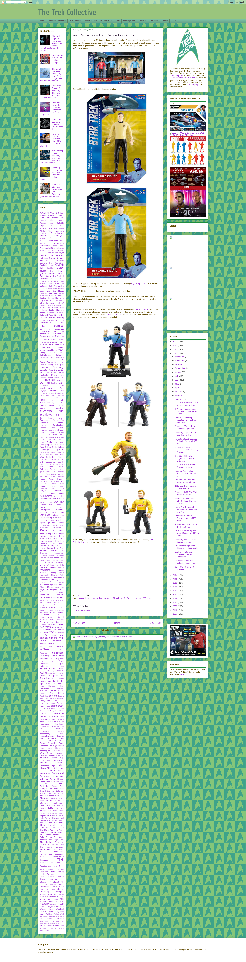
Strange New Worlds (49, 811)
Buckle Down (59, 281)
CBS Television (47, 303)
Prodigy (60, 703)
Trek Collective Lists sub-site (182, 78)
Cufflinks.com (45, 355)
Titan (56, 852)
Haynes (43, 481)
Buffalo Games (46, 283)
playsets (43, 691)
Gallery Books (50, 447)
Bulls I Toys (53, 286)
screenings (60, 755)
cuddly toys (57, 353)
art (62, 238)
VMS (62, 899)
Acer (52, 223)
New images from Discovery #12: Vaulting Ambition (186, 449)
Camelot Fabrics (56, 296)
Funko (49, 442)
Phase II (45, 676)
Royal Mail (57, 746)
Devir (56, 365)
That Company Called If (55, 820)
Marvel (61, 573)
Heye (53, 486)
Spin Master (52, 784)
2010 (175, 602)
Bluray (60, 267)
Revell (53, 719)
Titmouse (44, 860)
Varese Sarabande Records (52, 897)
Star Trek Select (47, 796)
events (43, 408)
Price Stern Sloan (57, 701)
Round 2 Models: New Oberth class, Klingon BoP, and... (185, 501)
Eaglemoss (46, 388)
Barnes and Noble (48, 250)
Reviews (143, 21)
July (177, 376)
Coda (51, 320)
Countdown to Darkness (52, 336)
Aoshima (43, 238)
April (177, 388)
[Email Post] (88, 595)
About (173, 21)
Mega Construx (142, 309)
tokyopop (44, 863)
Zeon (51, 928)
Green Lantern (57, 469)
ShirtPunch (44, 771)
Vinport (56, 899)
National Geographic (56, 619)
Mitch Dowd (44, 600)
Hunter (49, 499)
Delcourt (43, 365)
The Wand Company (52, 847)
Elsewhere (60, 398)
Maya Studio (59, 580)
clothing (59, 317)
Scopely (51, 755)
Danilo (52, 357)
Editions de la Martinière (49, 393)
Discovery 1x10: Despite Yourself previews (185, 540)
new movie (45, 627)
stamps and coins (49, 788)
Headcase (51, 481)
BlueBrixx (50, 268)
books (52, 276)
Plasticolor (52, 686)
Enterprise (45, 402)
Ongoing (44, 655)
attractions (59, 243)
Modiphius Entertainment (52, 605)
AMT (50, 233)
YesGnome (44, 928)
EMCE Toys (47, 400)
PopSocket (44, 696)
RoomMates (59, 741)
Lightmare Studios (47, 555)
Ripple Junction (46, 722)
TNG (60, 859)
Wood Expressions (57, 921)
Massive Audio (57, 575)
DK (55, 370)
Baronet (61, 250)
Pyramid (54, 708)
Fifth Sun (44, 432)
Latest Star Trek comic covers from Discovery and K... (186, 509)
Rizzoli (50, 726)
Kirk (109, 314)
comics (59, 325)
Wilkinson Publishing (53, 914)
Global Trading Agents (51, 459)
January (179, 399)
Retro (62, 716)
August (178, 372)
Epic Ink (55, 403)
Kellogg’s (60, 527)
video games (46, 899)
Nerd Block (50, 622)
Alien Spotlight (56, 231)
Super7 (43, 816)
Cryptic (60, 349)
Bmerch (52, 271)
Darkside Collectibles (49, 360)
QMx (49, 711)
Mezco (50, 587)
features (43, 430)
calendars (52, 293)
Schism (50, 753)
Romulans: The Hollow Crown (52, 739)
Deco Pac (60, 362)
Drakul (56, 377)
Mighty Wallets (57, 590)
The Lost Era (57, 828)
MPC (56, 610)
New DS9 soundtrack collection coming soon (186, 561)
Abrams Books (57, 220)
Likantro (50, 558)
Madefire (61, 567)
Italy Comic (57, 518)
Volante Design (46, 901)
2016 (175, 579)
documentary (51, 372)
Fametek (56, 420)
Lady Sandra (50, 541)
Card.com (47, 300)
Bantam (61, 248)
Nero (57, 622)
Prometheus (45, 706)
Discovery (58, 367)
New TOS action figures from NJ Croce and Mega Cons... (187, 533)
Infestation (59, 505)
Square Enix (58, 786)
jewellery (60, 520)
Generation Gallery (51, 454)
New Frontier (57, 624)
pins (49, 681)
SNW (62, 781)
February (179, 395)
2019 (175, 349)
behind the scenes (52, 255)
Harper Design (47, 479)
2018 (175, 353)
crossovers (45, 347)
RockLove (59, 729)
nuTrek (44, 649)
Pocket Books (57, 691)
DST (42, 382)
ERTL (62, 403)
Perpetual (60, 671)
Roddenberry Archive (52, 731)
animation (59, 233)
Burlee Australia (58, 288)
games (60, 449)
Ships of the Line (55, 768)
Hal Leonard (55, 474)
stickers (43, 808)
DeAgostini (51, 362)
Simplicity (60, 779)
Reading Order (106, 21)
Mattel (109, 598)
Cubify (42, 353)
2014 (175, 587)
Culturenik (59, 355)
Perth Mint (44, 673)
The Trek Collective (67, 12)
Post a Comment (83, 610)
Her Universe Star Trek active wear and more (185, 481)
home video (56, 493)
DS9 (47, 380)
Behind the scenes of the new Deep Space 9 (57, 124)
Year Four (59, 926)
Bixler (51, 263)
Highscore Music (48, 488)
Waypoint (51, 907)
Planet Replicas (51, 683)
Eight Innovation (57, 395)
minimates (44, 594)
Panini (61, 661)
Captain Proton (47, 298)
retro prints (45, 719)
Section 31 (58, 760)
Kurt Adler (52, 539)
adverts (43, 228)
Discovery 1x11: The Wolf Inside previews (186, 493)
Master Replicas (46, 577)
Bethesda (44, 258)
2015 (175, 583)
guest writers (45, 472)
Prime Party (50, 703)
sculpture (44, 758)
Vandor (43, 894)
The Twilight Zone (56, 840)
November (180, 360)
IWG (47, 520)
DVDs (61, 383)
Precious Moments (57, 698)
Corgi (62, 331)
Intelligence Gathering (52, 509)
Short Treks (45, 773)
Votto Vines (59, 901)
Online (54, 655)
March (178, 391)
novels (51, 643)
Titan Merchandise (52, 857)
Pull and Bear (45, 708)
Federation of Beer (56, 430)
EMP (62, 400)
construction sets (99, 598)
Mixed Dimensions (57, 600)
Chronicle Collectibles (55, 313)
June (177, 380)
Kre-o (61, 536)
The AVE (43, 823)
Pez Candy (60, 673)
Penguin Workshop (47, 671)
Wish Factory (46, 919)
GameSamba (44, 452)
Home (117, 623)
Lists (118, 21)
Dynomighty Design (52, 385)
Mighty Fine (45, 589)
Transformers (52, 874)
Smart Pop (55, 781)
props (54, 705)
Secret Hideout (45, 760)
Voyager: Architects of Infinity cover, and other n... (186, 473)
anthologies (58, 235)
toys (149, 598)
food (55, 435)
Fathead (43, 428)
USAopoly (59, 892)
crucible (50, 350)
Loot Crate (45, 563)
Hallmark (53, 476)
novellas (43, 644)
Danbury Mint (44, 357)
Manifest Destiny (48, 573)
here (182, 674)
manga (61, 570)
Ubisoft (56, 882)
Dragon (50, 377)
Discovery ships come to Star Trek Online (185, 433)
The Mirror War (47, 830)
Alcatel (61, 228)
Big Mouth (60, 260)
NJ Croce (128, 598)
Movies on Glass (46, 610)
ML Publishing (45, 602)
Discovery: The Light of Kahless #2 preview (185, 427)
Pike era (43, 681)
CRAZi (53, 340)
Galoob (61, 447)
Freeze (61, 440)
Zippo (56, 928)
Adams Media (57, 226)
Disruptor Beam (46, 370)
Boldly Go (44, 276)
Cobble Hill (44, 320)
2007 (175, 614)
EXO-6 (57, 415)
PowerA (61, 696)
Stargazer (44, 803)
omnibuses (58, 652)
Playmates (44, 688)
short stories (57, 771)
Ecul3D (61, 391)
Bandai (55, 248)
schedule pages (177, 75)
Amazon (43, 233)
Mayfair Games (48, 582)
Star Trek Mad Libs (56, 793)
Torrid (55, 866)
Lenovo (42, 548)
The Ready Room (49, 835)
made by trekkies (48, 567)
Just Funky (50, 527)
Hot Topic (56, 496)
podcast (43, 693)
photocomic (58, 676)
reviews (60, 719)
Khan (61, 531)
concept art (58, 329)
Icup (50, 502)
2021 (175, 341)
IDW (56, 501)
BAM (50, 248)
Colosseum (53, 323)
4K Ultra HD (52, 213)
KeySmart (54, 531)
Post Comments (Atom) (122, 630)
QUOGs (43, 714)
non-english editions (52, 636)
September (180, 368)
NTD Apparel (46, 646)
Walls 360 (43, 907)
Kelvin (44, 530)
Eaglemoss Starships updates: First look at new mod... (185, 420)
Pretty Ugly (45, 701)
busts (42, 291)
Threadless (44, 852)
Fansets (60, 423)
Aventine (44, 248)
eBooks (53, 390)
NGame (61, 632)
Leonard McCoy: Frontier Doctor (52, 549)
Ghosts (61, 457)
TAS (49, 815)
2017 (175, 575)
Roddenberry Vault (52, 734)
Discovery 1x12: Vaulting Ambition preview (186, 466)
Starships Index (129, 21)
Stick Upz (60, 805)
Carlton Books (58, 301)
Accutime (43, 223)
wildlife (43, 914)
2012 (175, 594)
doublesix (43, 377)
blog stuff (49, 265)
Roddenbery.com (47, 736)
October (179, 364)
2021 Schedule (91, 21)
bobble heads (56, 273)
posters (53, 695)
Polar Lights (57, 693)
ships (43, 768)
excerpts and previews (52, 413)
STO (50, 808)
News (42, 21)
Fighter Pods (54, 432)
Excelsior (60, 408)
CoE (57, 320)
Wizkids (60, 918)
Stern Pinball (50, 805)
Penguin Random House (52, 668)
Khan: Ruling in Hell (48, 534)
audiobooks (45, 245)
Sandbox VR (59, 750)
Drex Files (154, 21)
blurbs (43, 270)
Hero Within (58, 483)
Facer (50, 418)
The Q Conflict (56, 832)
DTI (48, 383)
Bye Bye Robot (55, 291)
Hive (62, 488)
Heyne (61, 486)
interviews (44, 512)
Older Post (155, 623)
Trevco (61, 877)
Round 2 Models (48, 743)
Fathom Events (57, 428)
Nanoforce (43, 619)
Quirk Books (58, 711)
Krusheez (43, 538)
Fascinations (58, 425)
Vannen (61, 894)
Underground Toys (48, 887)
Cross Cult (59, 345)
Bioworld (43, 263)
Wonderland (44, 921)
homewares (46, 496)
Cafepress (43, 293)
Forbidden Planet (51, 437)
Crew (50, 345)
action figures (84, 598)
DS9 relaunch (57, 380)
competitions (45, 329)
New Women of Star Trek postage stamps (57, 59)
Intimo (54, 512)
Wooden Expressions (47, 923)
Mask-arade (44, 575)
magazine (45, 570)
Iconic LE (43, 502)
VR (62, 904)
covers (44, 339)
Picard (43, 678)
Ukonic (61, 884)
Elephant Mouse (47, 398)
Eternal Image (47, 405)
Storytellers (60, 808)
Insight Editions (52, 507)
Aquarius (53, 238)
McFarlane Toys (46, 585)
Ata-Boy (43, 243)
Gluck (62, 459)
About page (194, 84)
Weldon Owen (46, 909)
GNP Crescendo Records (52, 462)
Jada (52, 520)
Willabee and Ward (56, 916)
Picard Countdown (56, 679)
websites (60, 906)
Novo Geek (60, 644)
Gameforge (44, 450)
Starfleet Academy (55, 800)
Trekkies (50, 877)
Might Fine (59, 587)
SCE (42, 753)
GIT (41, 460)
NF (56, 632)
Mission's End (57, 597)
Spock (118, 314)
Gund (48, 474)
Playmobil (60, 688)
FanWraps (43, 425)
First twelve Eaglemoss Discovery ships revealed (187, 546)
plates (62, 686)
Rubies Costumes (55, 748)
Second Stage (57, 758)
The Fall (51, 825)
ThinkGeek (45, 849)
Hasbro (60, 479)
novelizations (58, 641)
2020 (175, 345)
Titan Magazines (56, 854)
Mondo (51, 607)
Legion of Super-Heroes (52, 546)
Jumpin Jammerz (53, 525)
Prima (42, 703)
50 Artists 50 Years (55, 215)
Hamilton (61, 476)
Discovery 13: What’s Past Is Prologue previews (186, 404)
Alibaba (42, 231)
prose (61, 705)
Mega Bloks (118, 598)
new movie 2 (58, 627)
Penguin (61, 666)
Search (165, 21)
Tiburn (51, 852)
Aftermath (53, 228)
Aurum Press (58, 246)
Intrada (55, 515)
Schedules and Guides (57, 21)
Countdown (58, 334)
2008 (175, 610)
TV (49, 881)
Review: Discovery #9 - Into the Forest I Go (187, 525)
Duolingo (54, 383)
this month (58, 849)
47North (43, 213)
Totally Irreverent (46, 869)
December (180, 356)
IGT (50, 505)
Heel (57, 481)
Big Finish (50, 260)
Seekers (43, 762)
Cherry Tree (58, 308)
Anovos (43, 235)
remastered (53, 716)
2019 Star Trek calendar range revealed (185, 487)
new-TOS (49, 632)
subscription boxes (56, 813)
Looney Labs (58, 560)
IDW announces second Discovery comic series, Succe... (186, 411)
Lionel (56, 558)
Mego (42, 587)
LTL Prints (51, 565)
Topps (50, 866)
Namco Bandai (56, 617)
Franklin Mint (51, 440)
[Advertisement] (116, 571)
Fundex (42, 442)
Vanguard (52, 894)
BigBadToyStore (138, 283)
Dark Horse (60, 357)
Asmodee (43, 241)
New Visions (45, 629)
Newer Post (79, 623)
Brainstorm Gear (57, 279)
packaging (137, 598)
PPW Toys (44, 698)
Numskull (60, 646)
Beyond (52, 258)
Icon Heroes (58, 498)
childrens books (47, 310)
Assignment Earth (55, 241)
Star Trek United (51, 798)
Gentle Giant (50, 457)
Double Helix (57, 375)
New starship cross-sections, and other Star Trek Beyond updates (51, 157)
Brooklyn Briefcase (46, 281)
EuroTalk (61, 405)
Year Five (49, 926)
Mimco (43, 592)
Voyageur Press (55, 904)
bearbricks (43, 253)
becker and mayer (56, 253)
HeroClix (43, 486)
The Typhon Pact (49, 842)
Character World (52, 305)
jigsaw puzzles (47, 523)
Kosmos (53, 536)
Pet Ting (52, 673)
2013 (175, 591)
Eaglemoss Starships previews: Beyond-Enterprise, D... (184, 554)
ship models (57, 765)
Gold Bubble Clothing (49, 464)
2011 (175, 598)
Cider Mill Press (46, 315)
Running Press (46, 751)
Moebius (43, 607)
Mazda (61, 582)
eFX (47, 395)
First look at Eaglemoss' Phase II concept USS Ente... (185, 518)
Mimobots (60, 592)
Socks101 (43, 784)
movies (60, 607)
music (53, 612)
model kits (58, 602)
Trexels (43, 879)
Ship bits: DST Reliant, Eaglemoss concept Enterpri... (185, 458)
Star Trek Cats (53, 791)
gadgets (48, 444)
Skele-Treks (45, 781)
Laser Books (57, 543)
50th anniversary (49, 218)
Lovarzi (54, 562)
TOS (144, 598)
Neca (42, 622)
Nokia (54, 635)
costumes (44, 334)
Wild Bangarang (56, 912)
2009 (175, 606)
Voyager (44, 904)
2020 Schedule (75, 21)
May (177, 384)
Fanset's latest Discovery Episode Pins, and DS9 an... (186, 441)
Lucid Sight (60, 565)
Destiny (50, 364)
